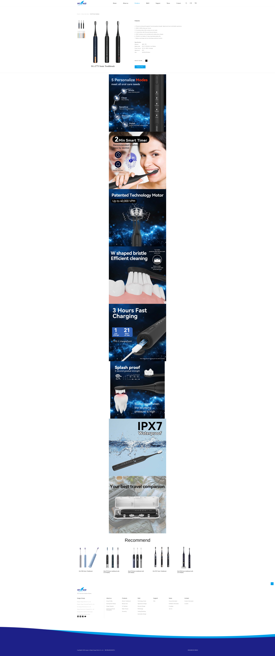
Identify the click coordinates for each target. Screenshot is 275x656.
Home (115, 3)
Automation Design (142, 614)
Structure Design (141, 606)
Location (186, 603)
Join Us (170, 608)
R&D (147, 3)
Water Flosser (125, 608)
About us (125, 3)
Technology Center (142, 601)
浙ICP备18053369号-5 (110, 650)
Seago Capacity (110, 606)
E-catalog (171, 606)
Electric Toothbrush (126, 601)
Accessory (124, 611)
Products (137, 3)
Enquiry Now (140, 66)
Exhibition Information (174, 603)
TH (196, 3)
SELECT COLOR (138, 60)
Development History (111, 603)
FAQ (154, 601)
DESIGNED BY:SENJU (193, 650)
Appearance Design (142, 603)
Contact (178, 3)
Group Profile (109, 601)
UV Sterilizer (125, 606)
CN (191, 3)
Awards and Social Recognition (110, 609)
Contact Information (188, 601)
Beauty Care (125, 603)
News (168, 3)
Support (158, 3)
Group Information (173, 601)
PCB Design (140, 608)
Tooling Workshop (142, 611)
